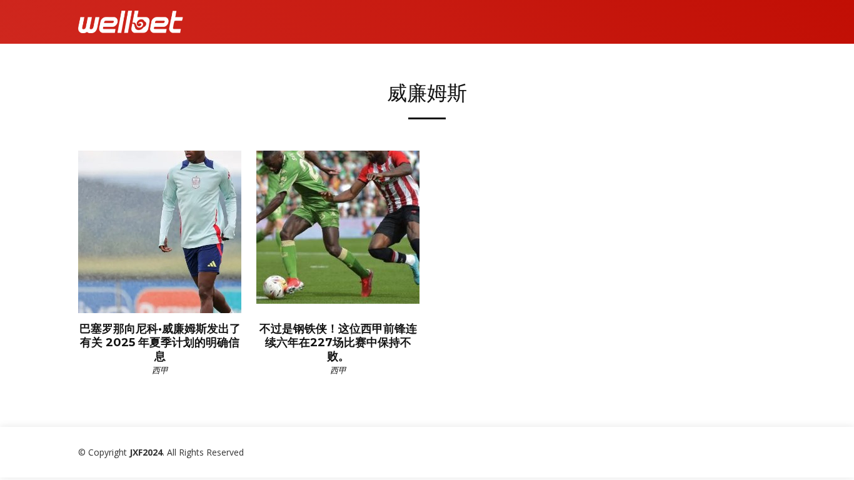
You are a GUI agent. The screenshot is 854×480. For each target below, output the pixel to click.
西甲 (160, 370)
